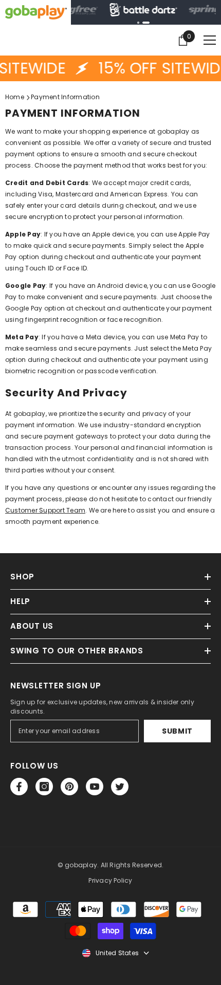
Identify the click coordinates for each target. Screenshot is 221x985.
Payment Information (65, 97)
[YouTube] (94, 786)
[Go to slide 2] (146, 23)
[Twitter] (119, 786)
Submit (177, 731)
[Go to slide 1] (138, 23)
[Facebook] (19, 786)
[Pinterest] (69, 786)
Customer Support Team (45, 510)
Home (14, 97)
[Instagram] (44, 786)
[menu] (210, 40)
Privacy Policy (110, 880)
